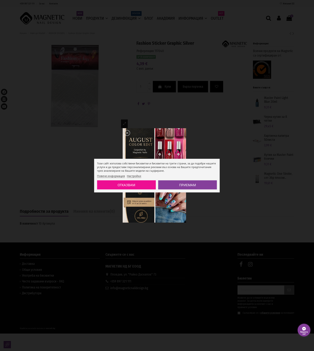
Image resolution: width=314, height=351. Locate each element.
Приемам (187, 185)
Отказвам (126, 185)
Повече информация (111, 176)
